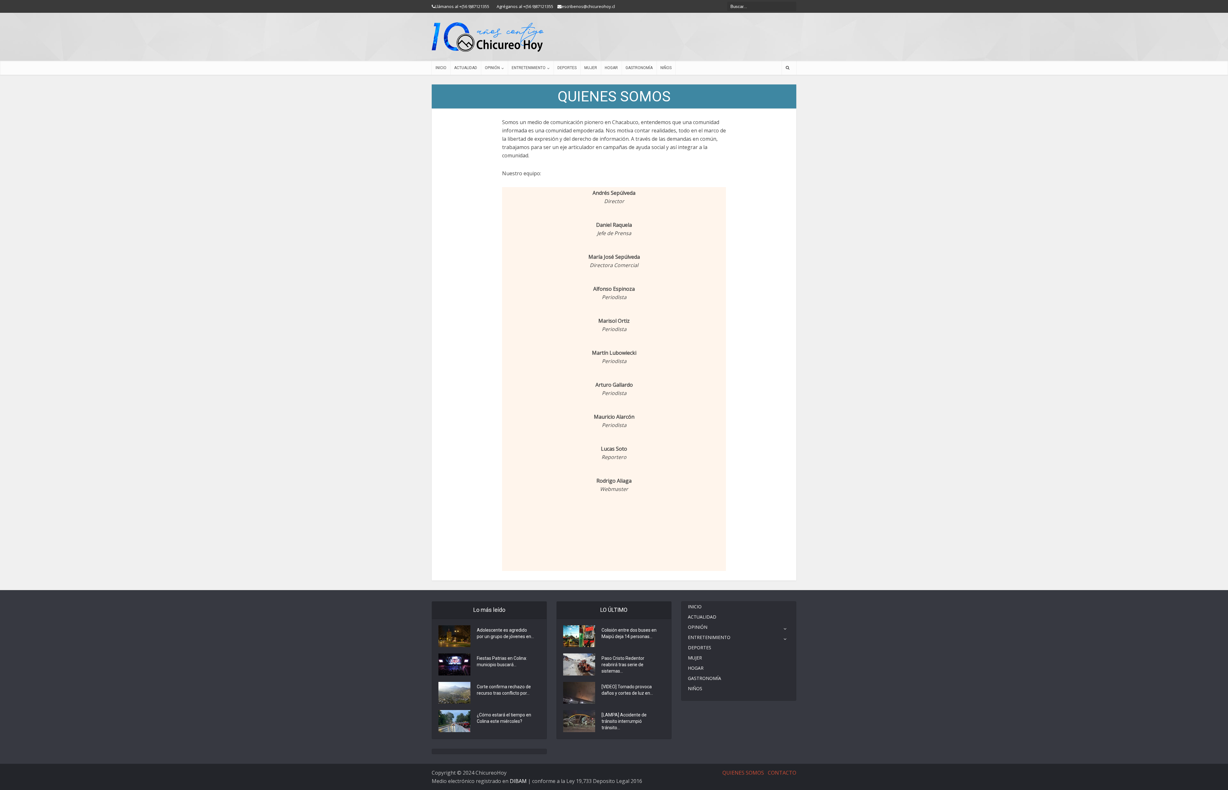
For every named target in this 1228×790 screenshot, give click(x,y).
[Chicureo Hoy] (488, 37)
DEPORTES (567, 68)
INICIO (441, 68)
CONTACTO (782, 772)
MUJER (590, 68)
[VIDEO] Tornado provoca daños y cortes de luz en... (627, 690)
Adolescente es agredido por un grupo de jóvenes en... (505, 633)
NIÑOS (666, 68)
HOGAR (611, 68)
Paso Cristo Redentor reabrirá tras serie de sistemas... (623, 665)
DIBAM (518, 781)
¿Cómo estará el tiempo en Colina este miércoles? (504, 718)
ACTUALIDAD (465, 68)
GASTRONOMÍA (639, 68)
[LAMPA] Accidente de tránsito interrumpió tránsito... (624, 721)
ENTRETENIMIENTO (529, 68)
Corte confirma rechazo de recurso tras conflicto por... (504, 690)
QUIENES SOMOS (743, 772)
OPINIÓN (492, 68)
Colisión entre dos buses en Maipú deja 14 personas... (629, 633)
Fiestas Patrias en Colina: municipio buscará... (502, 661)
